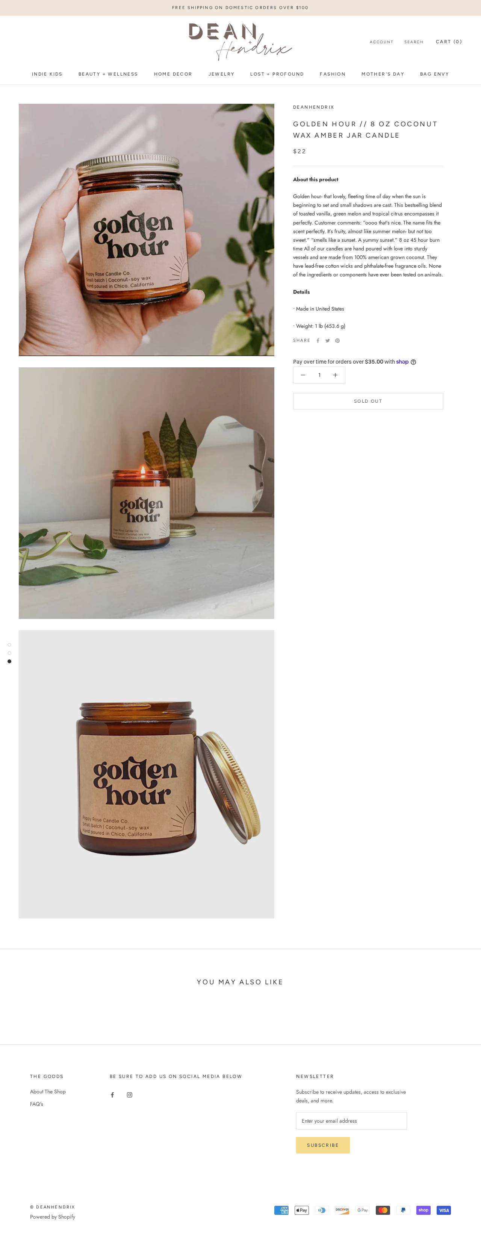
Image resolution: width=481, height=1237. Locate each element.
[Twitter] (327, 340)
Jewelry (222, 74)
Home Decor (173, 74)
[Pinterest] (337, 340)
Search (414, 42)
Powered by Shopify (52, 1216)
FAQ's (36, 1104)
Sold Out (368, 401)
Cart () (449, 42)
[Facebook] (318, 340)
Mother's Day (383, 74)
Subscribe (323, 1145)
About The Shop (48, 1091)
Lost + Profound (277, 74)
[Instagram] (129, 1094)
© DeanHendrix (53, 1207)
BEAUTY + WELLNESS (108, 74)
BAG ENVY (434, 74)
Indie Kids (47, 74)
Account (382, 42)
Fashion (333, 74)
